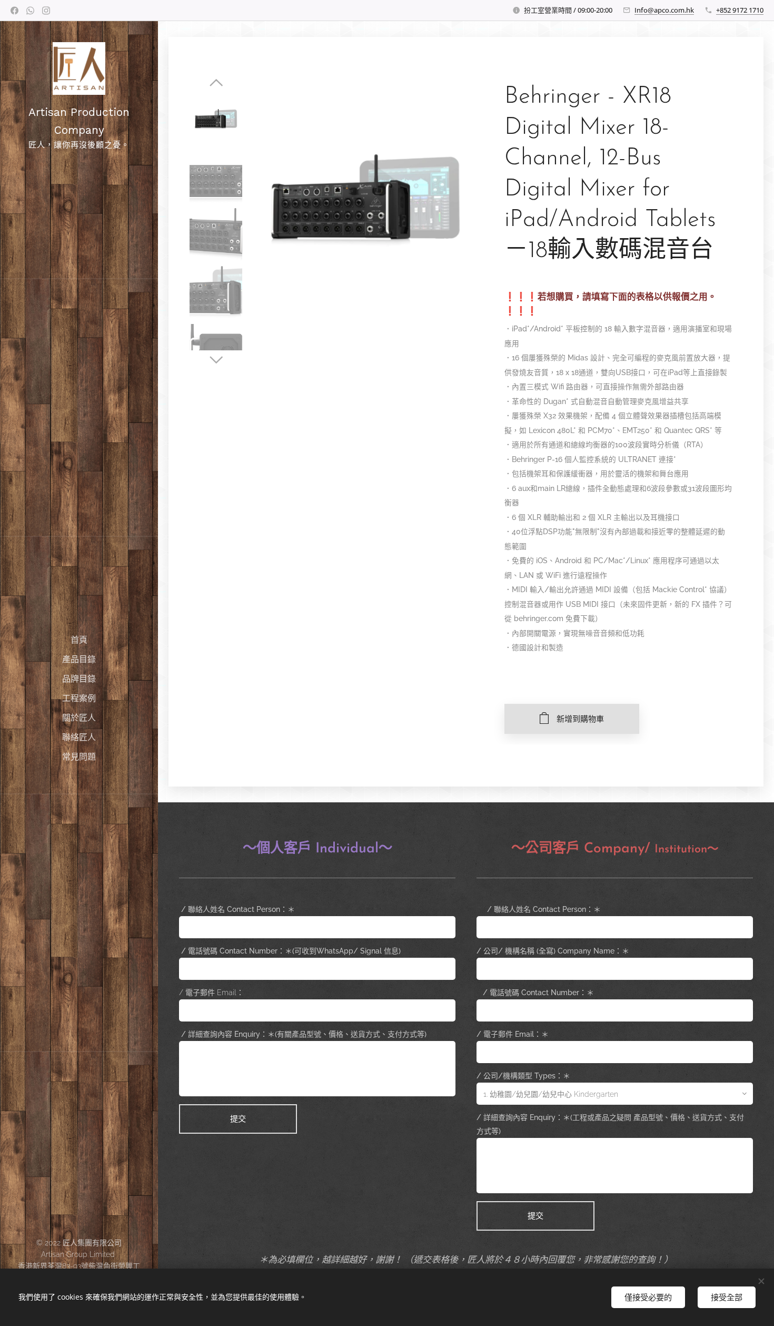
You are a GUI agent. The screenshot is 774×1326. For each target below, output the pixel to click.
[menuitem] (79, 640)
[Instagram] (46, 10)
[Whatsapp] (30, 10)
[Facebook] (14, 10)
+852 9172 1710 (739, 10)
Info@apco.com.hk (664, 10)
